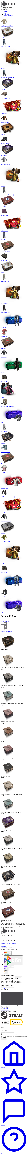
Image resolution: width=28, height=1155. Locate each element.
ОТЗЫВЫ (6, 14)
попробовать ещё (5, 1008)
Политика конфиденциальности (9, 944)
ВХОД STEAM (4, 631)
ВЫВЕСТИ (3, 1039)
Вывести (3, 1010)
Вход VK (10, 631)
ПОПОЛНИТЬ (19, 977)
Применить (3, 988)
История (7, 1010)
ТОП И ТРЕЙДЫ (8, 15)
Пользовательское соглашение (8, 943)
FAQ (5, 13)
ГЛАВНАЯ (6, 11)
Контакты (3, 946)
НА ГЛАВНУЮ (5, 621)
